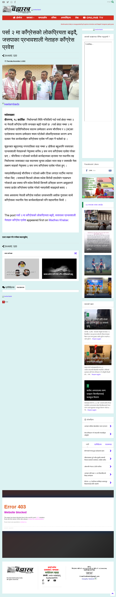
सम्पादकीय (42, 18)
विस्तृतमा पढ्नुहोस (96, 339)
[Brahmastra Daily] (16, 12)
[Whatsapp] (12, 2)
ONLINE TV (94, 18)
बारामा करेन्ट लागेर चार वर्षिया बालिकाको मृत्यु (58, 274)
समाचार (30, 18)
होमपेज (19, 18)
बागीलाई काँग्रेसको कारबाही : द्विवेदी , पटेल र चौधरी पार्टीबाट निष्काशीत (20, 273)
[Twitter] (8, 2)
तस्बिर (53, 18)
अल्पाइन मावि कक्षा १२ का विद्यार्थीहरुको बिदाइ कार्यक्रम (97, 291)
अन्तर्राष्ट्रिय (66, 18)
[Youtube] (3, 2)
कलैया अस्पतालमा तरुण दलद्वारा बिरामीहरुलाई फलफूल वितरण (96, 394)
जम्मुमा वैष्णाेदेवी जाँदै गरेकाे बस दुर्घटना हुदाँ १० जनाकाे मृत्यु (97, 323)
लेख (77, 18)
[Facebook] (15, 2)
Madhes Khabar (58, 220)
